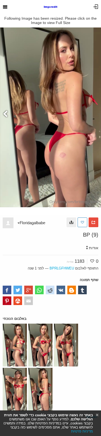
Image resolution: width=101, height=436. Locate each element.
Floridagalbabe (32, 222)
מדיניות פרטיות (82, 431)
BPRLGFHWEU (62, 268)
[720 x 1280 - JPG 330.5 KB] (71, 222)
